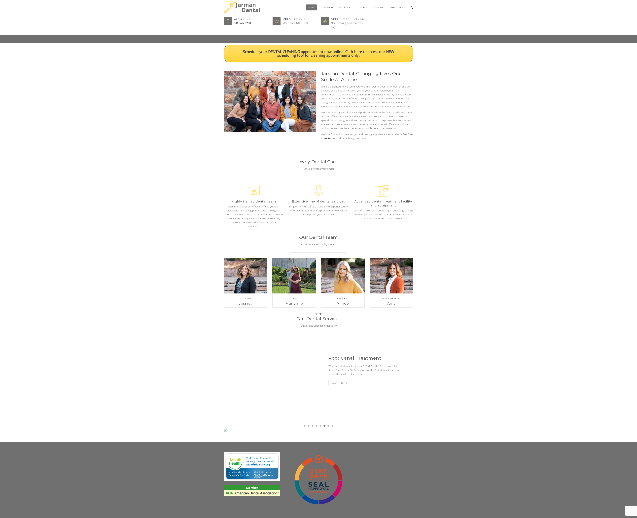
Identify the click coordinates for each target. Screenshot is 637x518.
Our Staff (326, 7)
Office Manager (391, 298)
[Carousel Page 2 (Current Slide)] (320, 314)
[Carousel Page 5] (320, 426)
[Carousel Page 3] (313, 426)
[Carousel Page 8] (332, 426)
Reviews (378, 7)
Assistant (343, 298)
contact (328, 138)
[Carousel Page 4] (317, 426)
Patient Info (397, 7)
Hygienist (245, 298)
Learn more (339, 383)
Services (344, 7)
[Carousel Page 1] (317, 314)
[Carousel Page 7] (328, 426)
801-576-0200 (242, 23)
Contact (361, 7)
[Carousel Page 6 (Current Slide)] (324, 426)
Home (311, 7)
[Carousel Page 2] (309, 426)
